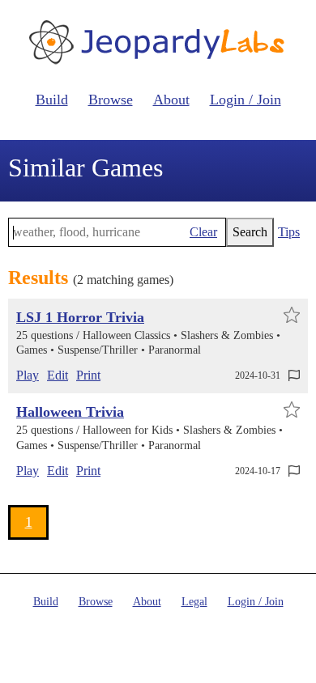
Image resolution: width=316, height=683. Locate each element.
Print (88, 375)
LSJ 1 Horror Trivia (80, 317)
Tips (289, 232)
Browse (110, 99)
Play (27, 375)
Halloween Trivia (70, 412)
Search (250, 232)
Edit (57, 375)
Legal (194, 602)
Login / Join (245, 99)
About (171, 99)
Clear (203, 232)
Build (52, 99)
